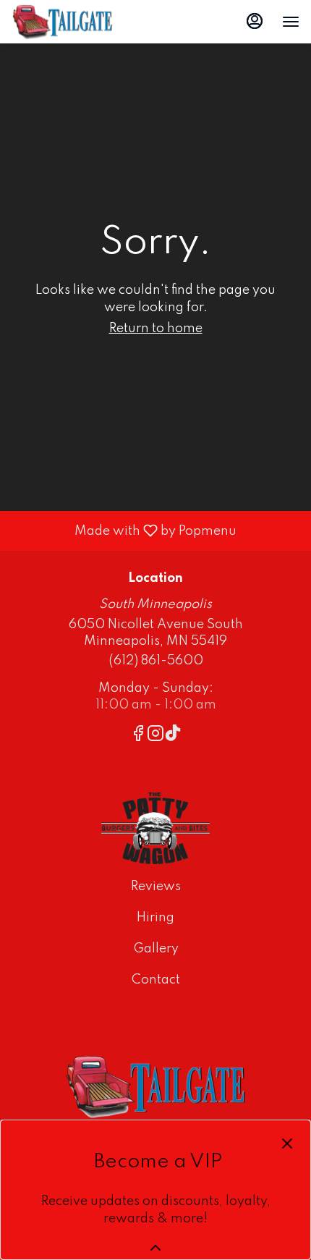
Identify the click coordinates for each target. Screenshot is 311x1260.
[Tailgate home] (77, 22)
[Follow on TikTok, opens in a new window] (173, 736)
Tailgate (155, 1086)
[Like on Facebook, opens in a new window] (138, 736)
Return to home (156, 328)
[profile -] (254, 21)
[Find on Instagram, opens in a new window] (155, 736)
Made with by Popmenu (124, 530)
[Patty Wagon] (155, 827)
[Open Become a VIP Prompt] (155, 1247)
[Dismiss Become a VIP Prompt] (287, 1143)
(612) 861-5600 (155, 660)
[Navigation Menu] (291, 21)
